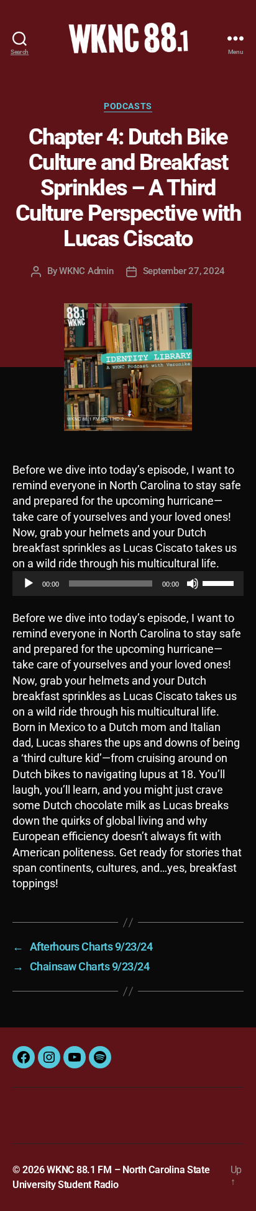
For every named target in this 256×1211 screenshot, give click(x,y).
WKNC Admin (86, 271)
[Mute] (192, 583)
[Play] (28, 583)
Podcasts (128, 106)
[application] (128, 583)
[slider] (220, 582)
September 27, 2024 (184, 271)
